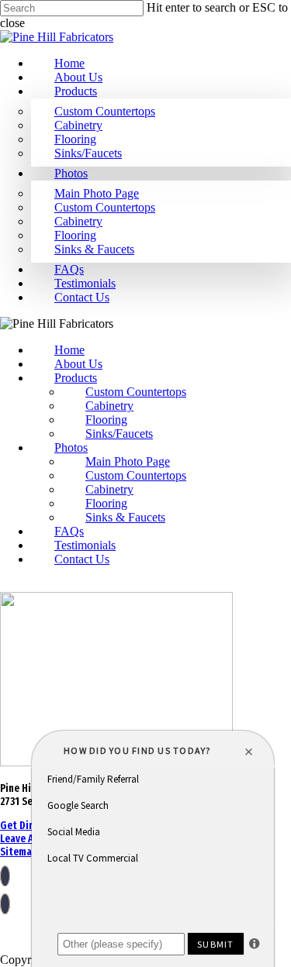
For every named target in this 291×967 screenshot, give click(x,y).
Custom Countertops (104, 111)
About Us (78, 77)
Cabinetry (78, 125)
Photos (71, 173)
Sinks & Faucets (94, 249)
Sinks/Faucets (88, 153)
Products (75, 91)
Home (69, 63)
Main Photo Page (96, 193)
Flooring (75, 139)
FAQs (69, 269)
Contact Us (81, 297)
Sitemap (18, 852)
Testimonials (85, 283)
